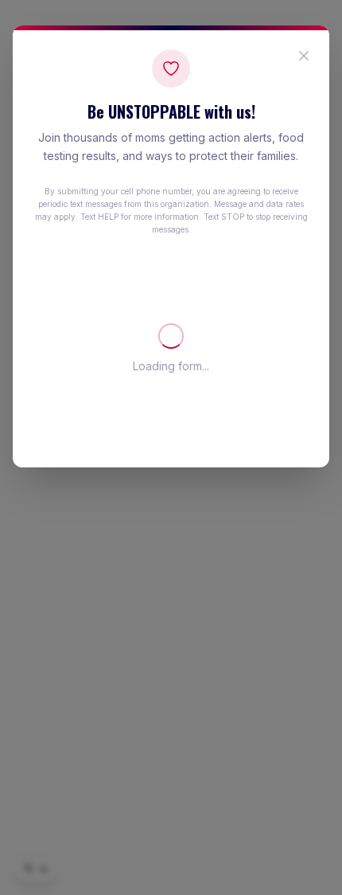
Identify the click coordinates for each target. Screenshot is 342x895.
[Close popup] (304, 55)
